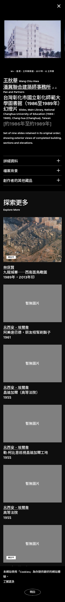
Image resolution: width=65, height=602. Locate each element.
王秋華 (10, 80)
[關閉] (59, 6)
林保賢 (8, 267)
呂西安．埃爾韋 (16, 327)
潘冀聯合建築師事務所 (27, 87)
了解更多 (8, 581)
